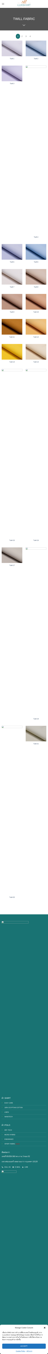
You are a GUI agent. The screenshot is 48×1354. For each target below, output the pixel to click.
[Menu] (3, 4)
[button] (45, 1328)
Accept (24, 1346)
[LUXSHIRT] (24, 4)
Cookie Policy (20, 1351)
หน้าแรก (29, 1351)
